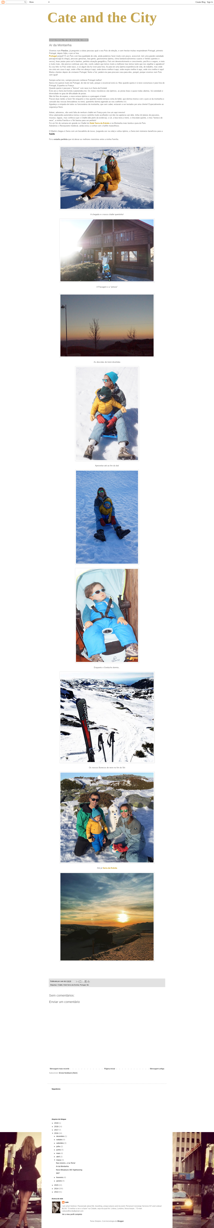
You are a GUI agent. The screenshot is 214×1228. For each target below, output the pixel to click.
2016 (56, 1133)
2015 (56, 1185)
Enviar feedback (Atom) (68, 1073)
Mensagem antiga (157, 1069)
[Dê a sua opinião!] (80, 981)
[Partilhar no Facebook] (85, 981)
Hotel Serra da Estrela (71, 985)
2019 (56, 1123)
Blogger (120, 1221)
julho (58, 1146)
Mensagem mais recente (59, 1069)
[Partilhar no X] (83, 981)
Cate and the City (102, 17)
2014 (56, 1189)
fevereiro (60, 1177)
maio (58, 1153)
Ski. (87, 985)
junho (58, 1150)
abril (58, 1157)
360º (58, 1173)
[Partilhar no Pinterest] (88, 981)
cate (67, 1202)
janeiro (59, 1181)
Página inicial (109, 1069)
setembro (60, 1143)
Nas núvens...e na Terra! (65, 1163)
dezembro (60, 1136)
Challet (60, 985)
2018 (56, 1127)
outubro (59, 1140)
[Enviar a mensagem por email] (77, 981)
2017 (56, 1130)
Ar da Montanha (62, 1166)
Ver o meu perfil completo (72, 1214)
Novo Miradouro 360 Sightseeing (69, 1170)
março (59, 1160)
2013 (56, 1192)
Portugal (83, 985)
